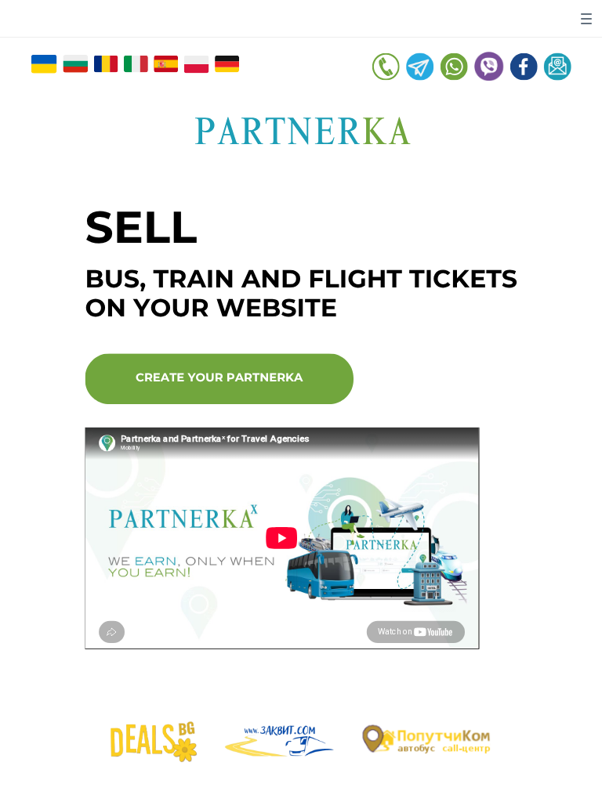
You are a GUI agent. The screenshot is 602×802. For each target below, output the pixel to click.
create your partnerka (219, 378)
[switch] (586, 18)
